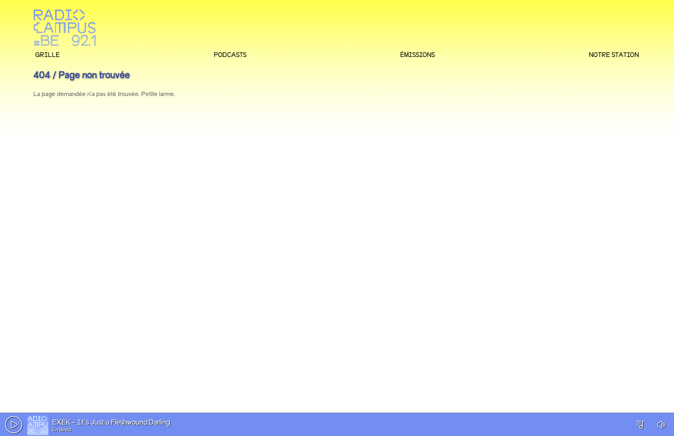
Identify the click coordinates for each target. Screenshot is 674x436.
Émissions (417, 55)
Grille (47, 55)
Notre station (614, 55)
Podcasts (230, 55)
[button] (13, 424)
